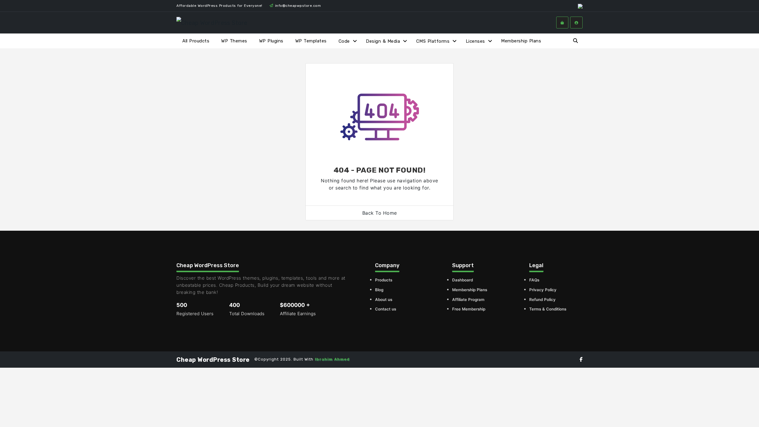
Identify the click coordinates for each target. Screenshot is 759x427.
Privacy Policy (543, 289)
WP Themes (234, 41)
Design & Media (383, 41)
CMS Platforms (433, 41)
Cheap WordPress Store (213, 359)
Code (344, 41)
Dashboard (462, 280)
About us (383, 299)
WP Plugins (271, 41)
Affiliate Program (468, 299)
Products (383, 280)
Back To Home (379, 213)
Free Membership (468, 309)
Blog (379, 289)
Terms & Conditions (547, 309)
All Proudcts (195, 41)
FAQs (534, 280)
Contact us (385, 309)
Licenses (475, 41)
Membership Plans (521, 41)
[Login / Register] (576, 22)
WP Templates (311, 41)
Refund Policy (542, 299)
